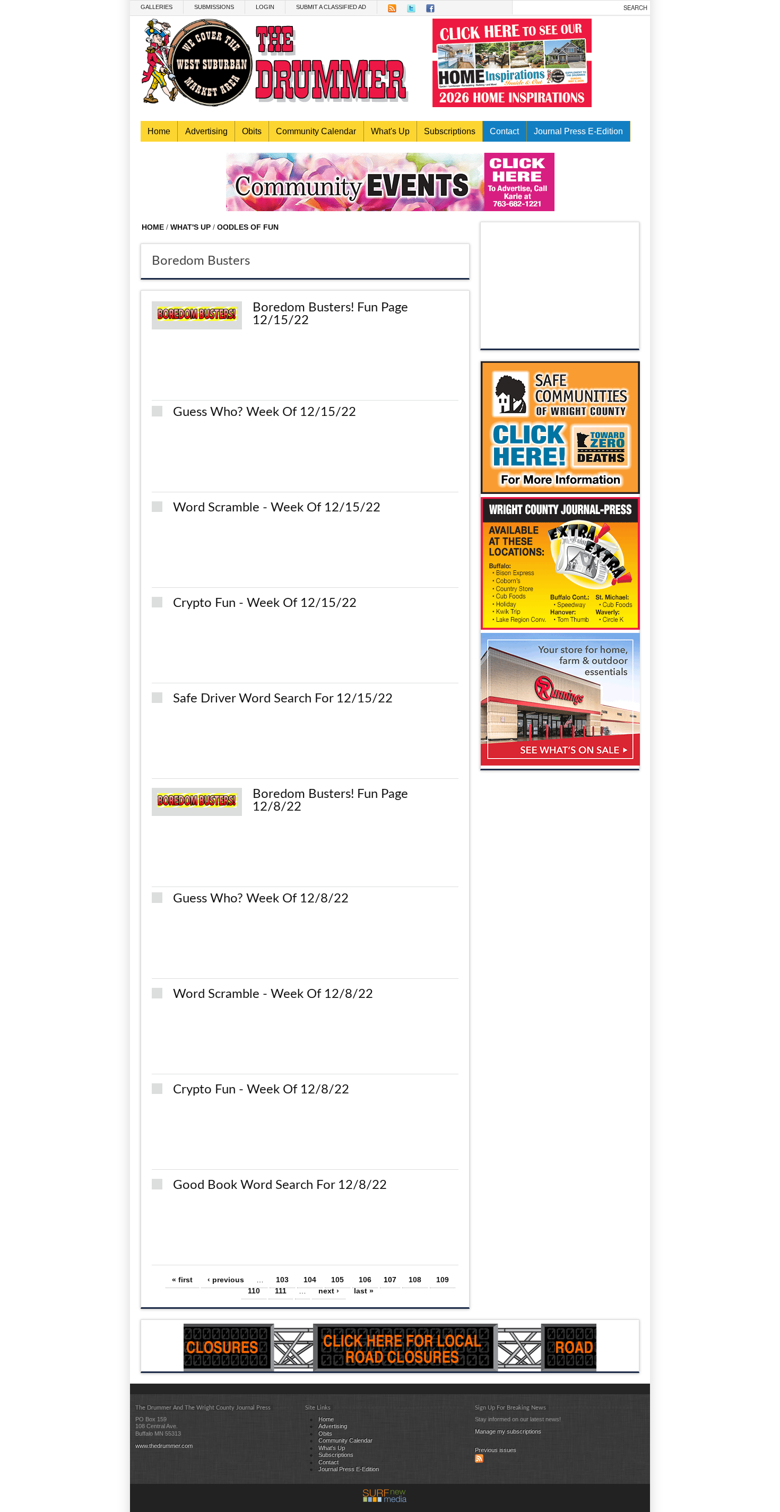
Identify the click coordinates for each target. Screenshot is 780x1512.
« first (182, 1279)
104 (310, 1279)
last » (364, 1291)
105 (337, 1279)
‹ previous (225, 1279)
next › (328, 1291)
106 (365, 1279)
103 (282, 1279)
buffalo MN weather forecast (560, 338)
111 (281, 1291)
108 (415, 1279)
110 (254, 1291)
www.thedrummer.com (164, 1446)
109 (442, 1279)
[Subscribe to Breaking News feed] (479, 1460)
